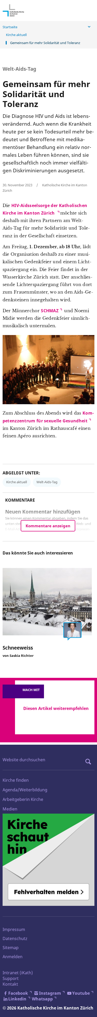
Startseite (10, 27)
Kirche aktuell (16, 34)
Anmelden (13, 956)
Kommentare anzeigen (48, 525)
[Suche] (89, 761)
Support (11, 978)
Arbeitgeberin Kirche (23, 799)
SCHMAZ (49, 311)
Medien (10, 809)
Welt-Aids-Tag (46, 482)
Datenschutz (15, 938)
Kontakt (10, 984)
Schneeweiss (18, 647)
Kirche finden (16, 780)
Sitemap (11, 947)
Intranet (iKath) (18, 973)
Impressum (14, 929)
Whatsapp (42, 999)
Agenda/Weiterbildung (25, 790)
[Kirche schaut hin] (48, 860)
